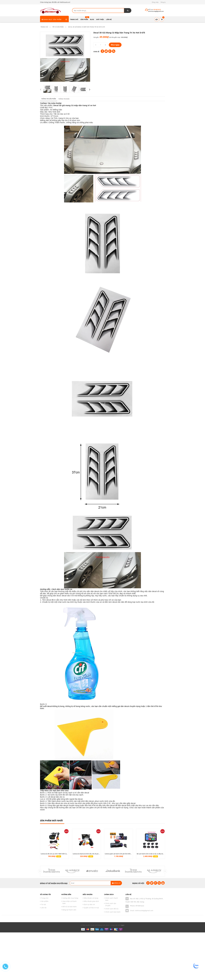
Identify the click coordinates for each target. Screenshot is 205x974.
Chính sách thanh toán (111, 899)
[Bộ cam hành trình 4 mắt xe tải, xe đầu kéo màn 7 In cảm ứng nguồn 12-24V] (150, 840)
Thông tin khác (64, 99)
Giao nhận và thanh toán (69, 902)
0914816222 (139, 906)
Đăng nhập (155, 2)
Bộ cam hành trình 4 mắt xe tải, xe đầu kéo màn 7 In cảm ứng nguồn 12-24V (161, 854)
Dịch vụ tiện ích (89, 904)
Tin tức (43, 904)
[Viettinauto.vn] (50, 10)
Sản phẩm (44, 901)
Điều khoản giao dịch (91, 901)
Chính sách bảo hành (112, 912)
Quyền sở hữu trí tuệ (91, 908)
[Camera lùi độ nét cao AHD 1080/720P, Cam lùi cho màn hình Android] (54, 840)
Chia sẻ (96, 52)
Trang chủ (44, 898)
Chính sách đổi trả (111, 909)
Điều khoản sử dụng (91, 898)
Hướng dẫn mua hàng (70, 898)
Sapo (122, 925)
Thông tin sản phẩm (48, 99)
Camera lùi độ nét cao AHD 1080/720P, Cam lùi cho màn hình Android (62, 854)
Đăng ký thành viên (69, 910)
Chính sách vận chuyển (110, 904)
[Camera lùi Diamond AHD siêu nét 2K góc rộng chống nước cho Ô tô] (86, 840)
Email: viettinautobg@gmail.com (141, 911)
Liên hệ (43, 908)
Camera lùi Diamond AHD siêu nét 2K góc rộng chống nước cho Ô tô (94, 854)
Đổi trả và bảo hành (69, 907)
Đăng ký (163, 2)
